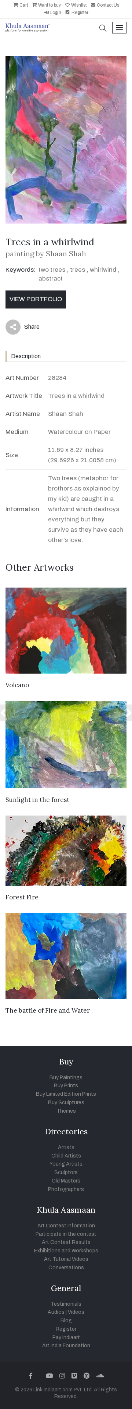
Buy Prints (66, 1085)
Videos (76, 1312)
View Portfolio (36, 299)
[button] (103, 29)
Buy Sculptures (66, 1102)
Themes (66, 1111)
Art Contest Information (66, 1225)
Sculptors (66, 1172)
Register (79, 12)
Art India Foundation (66, 1345)
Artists (66, 1147)
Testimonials (66, 1304)
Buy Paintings (66, 1077)
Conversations (66, 1267)
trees (77, 269)
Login (55, 12)
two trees (51, 269)
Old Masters (66, 1181)
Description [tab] (26, 356)
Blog (66, 1320)
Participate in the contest (66, 1234)
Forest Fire (22, 897)
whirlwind (103, 269)
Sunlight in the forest (37, 800)
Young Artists (66, 1164)
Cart (23, 5)
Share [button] (26, 328)
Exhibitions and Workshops (66, 1250)
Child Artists (66, 1156)
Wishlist (78, 5)
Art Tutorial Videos (66, 1259)
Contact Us (107, 5)
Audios (56, 1312)
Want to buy (49, 5)
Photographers (66, 1189)
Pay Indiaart (66, 1337)
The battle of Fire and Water (48, 1010)
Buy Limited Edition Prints (66, 1094)
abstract (50, 278)
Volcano (17, 685)
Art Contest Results (66, 1242)
